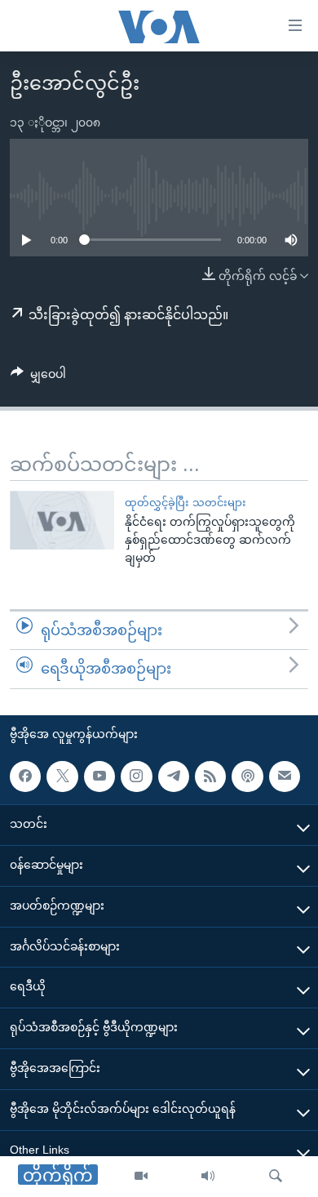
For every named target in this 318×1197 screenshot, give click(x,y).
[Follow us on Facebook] (25, 776)
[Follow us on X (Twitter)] (61, 776)
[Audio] (207, 1176)
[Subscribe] (284, 776)
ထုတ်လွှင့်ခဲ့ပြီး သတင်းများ (185, 502)
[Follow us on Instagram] (136, 776)
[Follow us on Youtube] (99, 776)
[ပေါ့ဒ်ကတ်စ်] (247, 776)
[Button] (38, 377)
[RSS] (210, 776)
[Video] (141, 1176)
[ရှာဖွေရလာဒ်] (275, 1176)
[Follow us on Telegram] (173, 776)
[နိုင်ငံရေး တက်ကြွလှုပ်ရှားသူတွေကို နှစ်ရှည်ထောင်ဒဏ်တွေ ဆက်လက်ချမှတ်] (62, 520)
